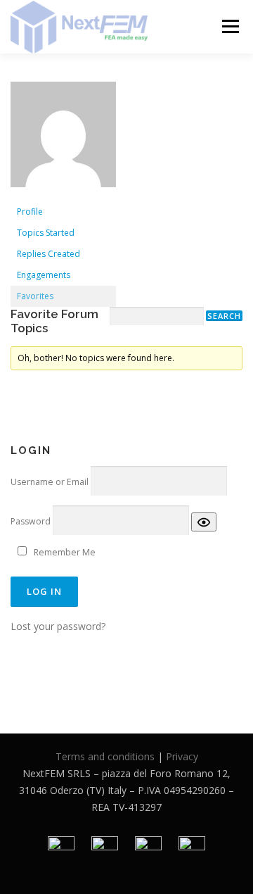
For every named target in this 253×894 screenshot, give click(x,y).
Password (31, 521)
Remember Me (65, 552)
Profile (30, 212)
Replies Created (48, 254)
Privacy (182, 756)
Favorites (35, 296)
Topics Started (45, 233)
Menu (229, 26)
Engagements (43, 275)
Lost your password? (58, 626)
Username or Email (50, 482)
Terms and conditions (105, 756)
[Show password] (203, 521)
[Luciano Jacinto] (63, 140)
